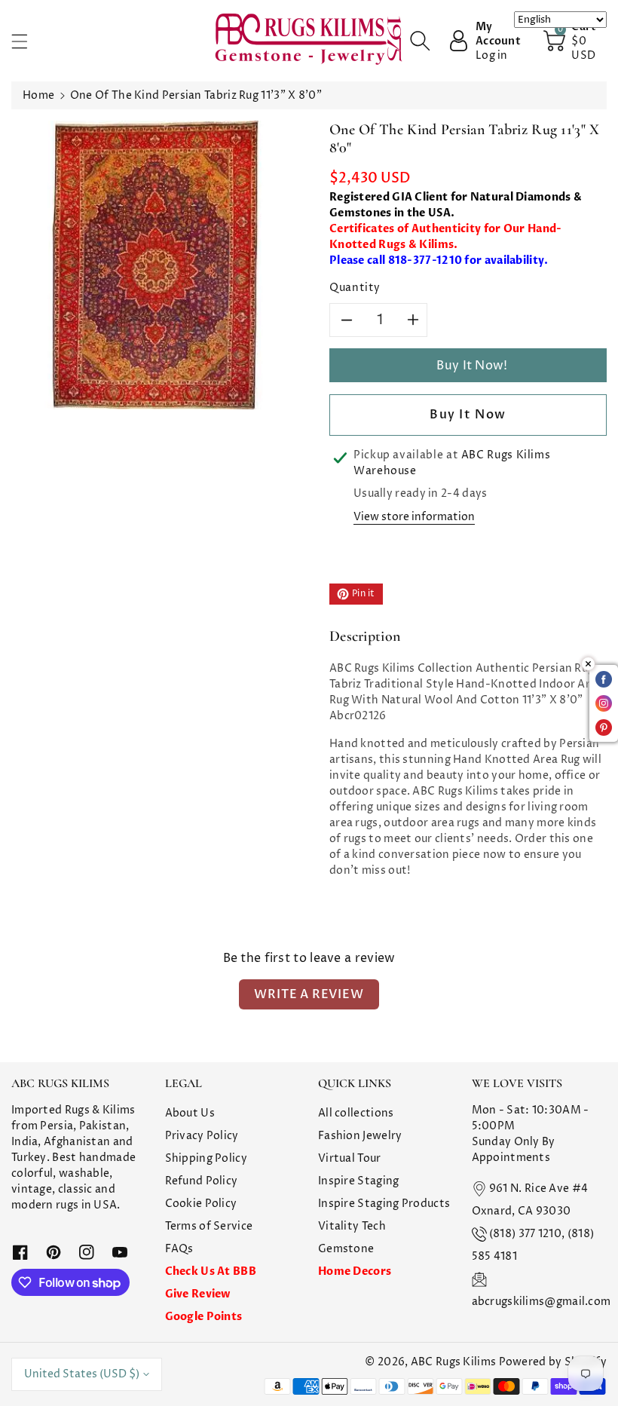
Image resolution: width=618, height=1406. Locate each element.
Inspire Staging (358, 1181)
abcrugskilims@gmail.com (541, 1301)
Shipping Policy (206, 1158)
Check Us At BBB (211, 1271)
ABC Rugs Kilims (454, 1362)
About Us (190, 1113)
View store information (414, 517)
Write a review (308, 994)
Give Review (198, 1294)
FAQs (179, 1249)
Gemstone (346, 1249)
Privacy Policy (202, 1136)
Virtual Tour (349, 1158)
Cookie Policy (201, 1203)
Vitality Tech (352, 1226)
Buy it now (468, 414)
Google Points (204, 1317)
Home (38, 95)
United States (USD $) (81, 1374)
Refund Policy (201, 1181)
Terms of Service (209, 1226)
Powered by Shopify (553, 1362)
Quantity (355, 287)
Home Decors (354, 1271)
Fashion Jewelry (360, 1136)
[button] (26, 41)
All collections (356, 1113)
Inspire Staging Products (384, 1203)
